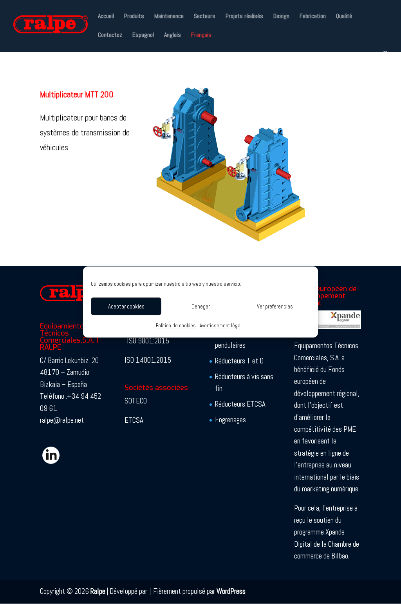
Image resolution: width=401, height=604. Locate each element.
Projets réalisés (244, 16)
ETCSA (134, 420)
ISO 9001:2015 (148, 341)
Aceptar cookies (126, 306)
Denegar (200, 306)
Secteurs (204, 16)
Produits (134, 16)
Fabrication (313, 16)
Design (281, 16)
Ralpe (97, 591)
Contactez (110, 35)
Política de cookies (176, 325)
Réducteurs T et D (239, 361)
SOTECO (136, 401)
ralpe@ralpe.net (62, 420)
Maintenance (169, 16)
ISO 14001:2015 (148, 360)
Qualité (344, 16)
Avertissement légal (221, 325)
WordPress (231, 591)
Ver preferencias (275, 306)
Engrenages (230, 420)
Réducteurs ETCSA (240, 404)
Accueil (106, 16)
